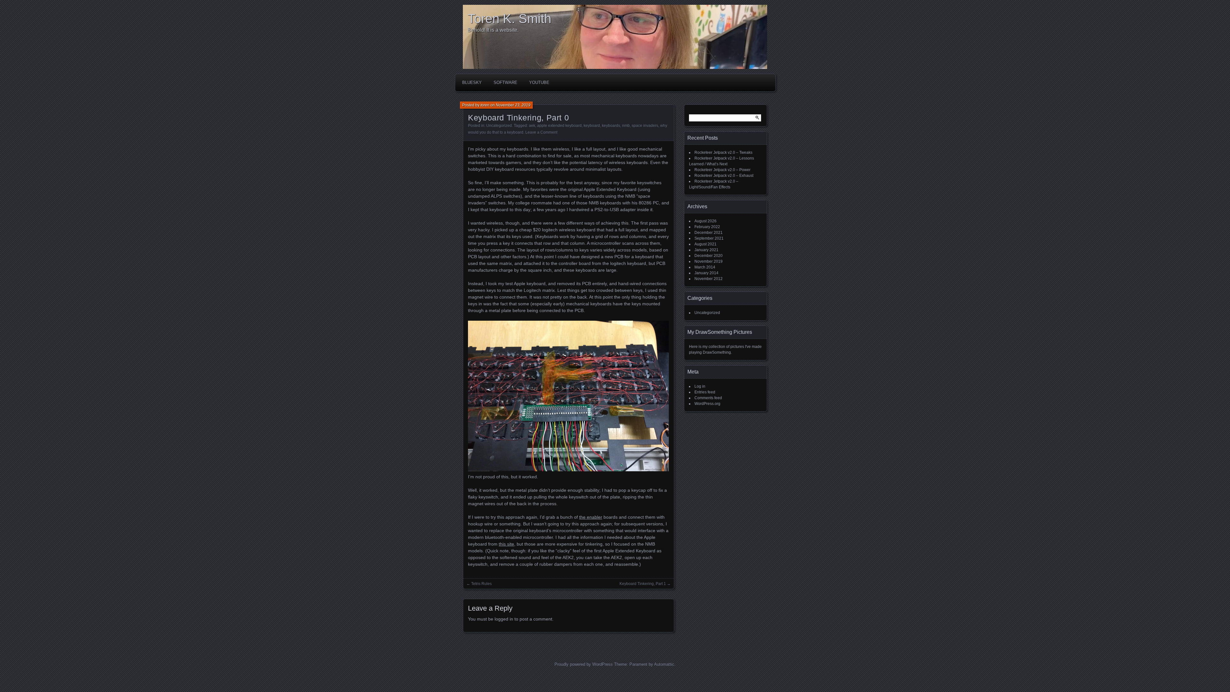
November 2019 (708, 261)
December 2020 (708, 255)
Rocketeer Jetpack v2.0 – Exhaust (723, 175)
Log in (699, 386)
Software (505, 82)
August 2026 (705, 221)
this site (506, 544)
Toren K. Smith (509, 19)
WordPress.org (707, 403)
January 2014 (706, 273)
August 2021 (705, 244)
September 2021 (709, 238)
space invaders (645, 125)
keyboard (592, 125)
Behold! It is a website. (493, 30)
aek (532, 125)
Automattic (664, 664)
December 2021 (708, 232)
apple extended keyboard (559, 125)
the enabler (590, 517)
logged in (504, 619)
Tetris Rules (481, 583)
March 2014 (704, 267)
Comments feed (708, 398)
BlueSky (472, 82)
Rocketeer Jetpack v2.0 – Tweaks (723, 152)
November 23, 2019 (513, 105)
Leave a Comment (541, 132)
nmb (626, 125)
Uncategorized (499, 125)
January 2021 (706, 250)
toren (484, 105)
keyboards (611, 125)
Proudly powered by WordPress (583, 664)
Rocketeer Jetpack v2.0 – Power (722, 170)
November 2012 (708, 278)
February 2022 (707, 227)
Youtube (539, 82)
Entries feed (704, 392)
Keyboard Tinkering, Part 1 (642, 583)
